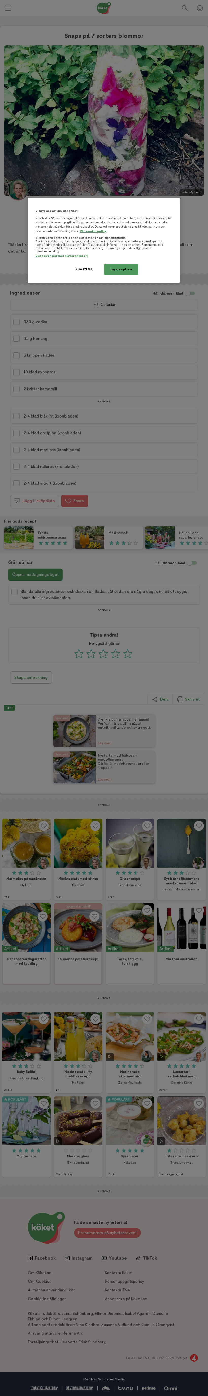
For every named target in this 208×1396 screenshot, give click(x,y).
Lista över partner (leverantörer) (62, 256)
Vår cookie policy (93, 231)
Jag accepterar (121, 269)
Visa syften (84, 269)
